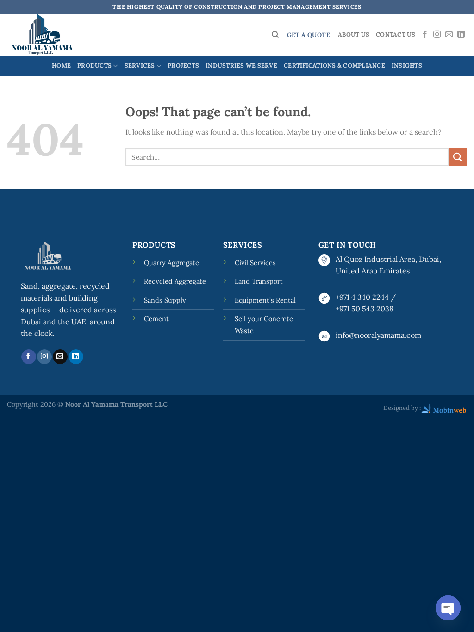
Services (140, 65)
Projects (183, 65)
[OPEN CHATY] (448, 607)
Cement (156, 319)
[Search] (275, 34)
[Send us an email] (449, 35)
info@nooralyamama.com (378, 335)
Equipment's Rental (265, 300)
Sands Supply (165, 300)
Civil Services (255, 263)
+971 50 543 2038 (364, 308)
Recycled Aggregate (175, 281)
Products (94, 65)
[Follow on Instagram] (437, 35)
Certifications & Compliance (334, 65)
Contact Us (396, 34)
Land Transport (259, 281)
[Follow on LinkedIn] (461, 35)
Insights (407, 65)
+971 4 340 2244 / (366, 297)
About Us (353, 34)
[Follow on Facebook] (425, 35)
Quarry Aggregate (171, 263)
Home (61, 65)
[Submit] (458, 157)
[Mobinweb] (444, 407)
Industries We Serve (241, 65)
